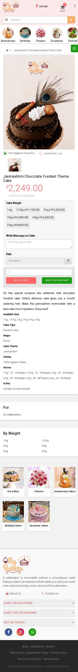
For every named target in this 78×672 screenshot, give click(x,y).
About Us (15, 593)
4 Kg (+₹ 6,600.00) (43, 217)
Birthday (25, 40)
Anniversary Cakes (64, 491)
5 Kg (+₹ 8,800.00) (17, 225)
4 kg (5, 451)
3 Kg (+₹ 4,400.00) (17, 217)
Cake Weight (13, 202)
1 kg (9, 209)
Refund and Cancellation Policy (29, 652)
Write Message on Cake (20, 235)
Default (43, 6)
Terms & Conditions (29, 659)
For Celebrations (12, 414)
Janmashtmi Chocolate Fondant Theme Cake (38, 50)
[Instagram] (20, 632)
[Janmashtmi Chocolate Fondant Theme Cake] (39, 102)
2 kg (5, 445)
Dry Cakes (13, 491)
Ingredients (37, 646)
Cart (63, 7)
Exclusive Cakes (39, 525)
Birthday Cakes (13, 525)
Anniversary (8, 40)
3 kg (44, 445)
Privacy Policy (58, 652)
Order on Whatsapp (57, 280)
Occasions (57, 40)
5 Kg (44, 451)
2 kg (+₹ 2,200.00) (54, 209)
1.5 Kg (45, 440)
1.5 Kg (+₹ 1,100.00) (28, 209)
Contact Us (52, 593)
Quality (50, 646)
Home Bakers (51, 659)
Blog (25, 646)
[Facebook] (8, 632)
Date (9, 254)
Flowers (40, 40)
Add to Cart (21, 280)
